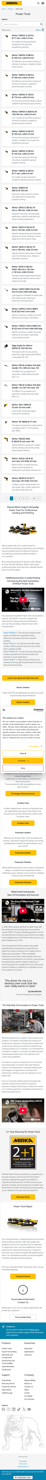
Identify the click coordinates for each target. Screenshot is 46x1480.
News (26, 1389)
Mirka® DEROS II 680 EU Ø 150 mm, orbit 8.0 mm (23, 56)
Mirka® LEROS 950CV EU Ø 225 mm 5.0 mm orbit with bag (25, 290)
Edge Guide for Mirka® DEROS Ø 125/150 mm (22, 347)
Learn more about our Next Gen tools (23, 678)
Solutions (28, 1355)
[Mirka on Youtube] (29, 1409)
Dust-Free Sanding (9, 1351)
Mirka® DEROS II (10, 633)
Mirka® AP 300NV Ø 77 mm (24, 421)
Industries (28, 1348)
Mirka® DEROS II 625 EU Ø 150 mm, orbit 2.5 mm (23, 132)
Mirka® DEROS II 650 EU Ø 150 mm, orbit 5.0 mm (23, 76)
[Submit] (41, 24)
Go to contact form (23, 1317)
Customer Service (23, 1276)
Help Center (6, 1389)
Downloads (6, 1380)
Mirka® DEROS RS (10, 651)
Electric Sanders (23, 702)
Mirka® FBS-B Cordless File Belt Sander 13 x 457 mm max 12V (26, 386)
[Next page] (39, 498)
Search (4, 19)
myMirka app (7, 1393)
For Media (28, 1396)
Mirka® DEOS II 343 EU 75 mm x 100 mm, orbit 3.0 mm (25, 248)
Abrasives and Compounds (7, 1356)
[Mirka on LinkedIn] (13, 1409)
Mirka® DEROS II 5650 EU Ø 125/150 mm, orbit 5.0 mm (24, 113)
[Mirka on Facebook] (3, 1409)
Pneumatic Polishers (23, 882)
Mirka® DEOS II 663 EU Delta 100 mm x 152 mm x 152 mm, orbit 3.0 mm (23, 269)
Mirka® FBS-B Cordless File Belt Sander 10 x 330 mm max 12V (26, 366)
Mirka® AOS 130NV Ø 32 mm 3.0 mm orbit (21, 406)
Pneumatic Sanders (23, 853)
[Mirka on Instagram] (8, 1409)
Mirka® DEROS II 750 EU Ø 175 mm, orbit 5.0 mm (23, 96)
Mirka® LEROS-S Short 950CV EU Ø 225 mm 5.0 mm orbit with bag (27, 327)
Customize (22, 761)
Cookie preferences (23, 1466)
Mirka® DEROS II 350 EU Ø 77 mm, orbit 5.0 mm (23, 172)
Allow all (23, 753)
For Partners (29, 1399)
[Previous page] (7, 498)
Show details (34, 746)
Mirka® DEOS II (9, 643)
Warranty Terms (22, 1197)
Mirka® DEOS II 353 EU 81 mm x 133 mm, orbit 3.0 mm (25, 228)
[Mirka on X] (24, 1409)
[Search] (38, 3)
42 (34, 498)
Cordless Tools (23, 823)
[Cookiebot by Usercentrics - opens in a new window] (33, 710)
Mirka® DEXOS (9, 659)
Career (27, 1393)
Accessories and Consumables (8, 1361)
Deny (23, 768)
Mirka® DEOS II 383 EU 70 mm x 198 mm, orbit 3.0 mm (25, 209)
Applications (29, 1351)
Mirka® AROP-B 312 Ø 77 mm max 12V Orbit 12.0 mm (25, 479)
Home (3, 9)
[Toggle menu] (42, 3)
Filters (38, 30)
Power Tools (7, 1348)
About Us (28, 1383)
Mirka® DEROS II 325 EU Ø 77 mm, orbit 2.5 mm (23, 36)
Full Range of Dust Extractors (23, 793)
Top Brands (6, 1369)
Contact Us (28, 1386)
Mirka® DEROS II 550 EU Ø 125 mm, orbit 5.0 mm (23, 152)
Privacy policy (23, 1461)
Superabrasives (8, 1366)
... (30, 498)
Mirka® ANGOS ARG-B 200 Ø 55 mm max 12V (23, 440)
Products (10, 9)
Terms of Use (23, 1464)
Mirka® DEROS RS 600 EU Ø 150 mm (20, 189)
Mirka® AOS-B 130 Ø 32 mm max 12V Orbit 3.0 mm (24, 459)
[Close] (43, 1472)
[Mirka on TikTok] (19, 1409)
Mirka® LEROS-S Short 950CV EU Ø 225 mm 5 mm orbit (25, 310)
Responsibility (29, 1380)
